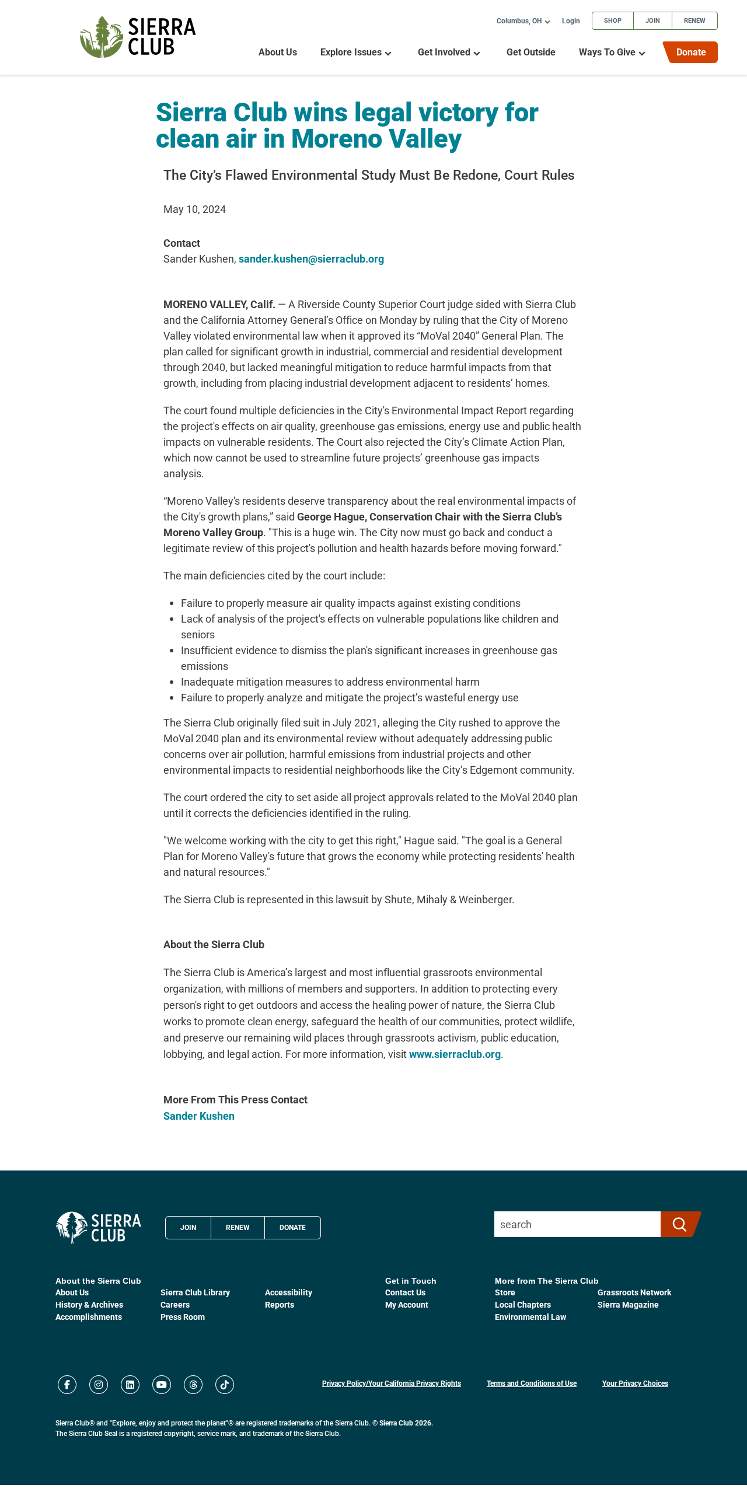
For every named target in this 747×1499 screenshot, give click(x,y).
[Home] (138, 37)
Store (505, 1292)
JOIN (188, 1227)
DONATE (293, 1227)
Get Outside (531, 52)
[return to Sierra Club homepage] (98, 1227)
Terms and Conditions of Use (532, 1383)
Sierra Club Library (195, 1292)
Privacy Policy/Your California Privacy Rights (391, 1383)
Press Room (182, 1316)
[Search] (676, 1224)
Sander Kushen (199, 1116)
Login (571, 20)
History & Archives (89, 1304)
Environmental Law (530, 1316)
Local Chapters (523, 1304)
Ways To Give (607, 52)
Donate (691, 52)
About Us (278, 52)
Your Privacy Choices (635, 1383)
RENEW (238, 1227)
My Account (406, 1304)
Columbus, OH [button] (519, 20)
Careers (175, 1304)
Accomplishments (88, 1316)
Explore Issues (351, 52)
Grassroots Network (634, 1292)
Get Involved (444, 52)
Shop (613, 20)
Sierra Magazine (628, 1304)
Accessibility (288, 1292)
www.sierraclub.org (455, 1054)
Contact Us (405, 1292)
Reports (279, 1304)
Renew (695, 20)
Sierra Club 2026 (405, 1422)
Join (652, 20)
